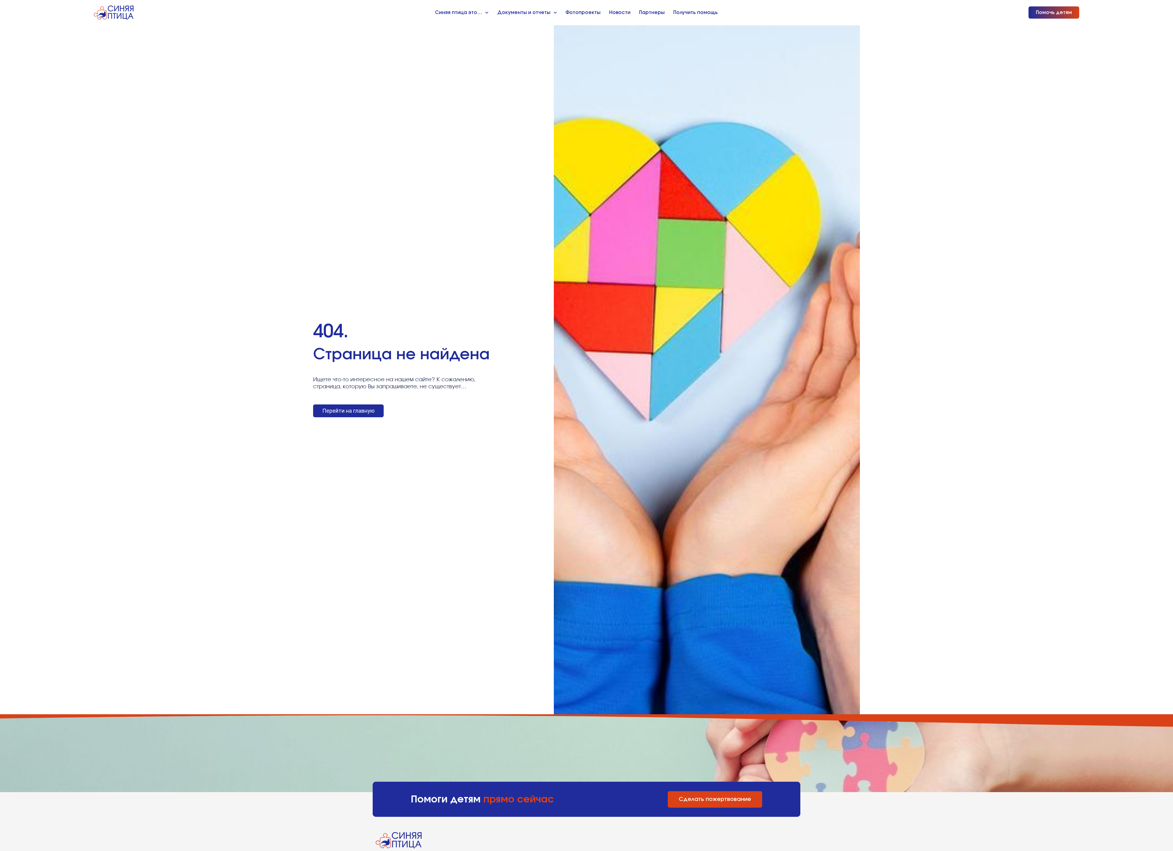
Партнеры (652, 12)
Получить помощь (695, 12)
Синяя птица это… (458, 12)
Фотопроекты (583, 12)
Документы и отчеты (523, 12)
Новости (619, 12)
